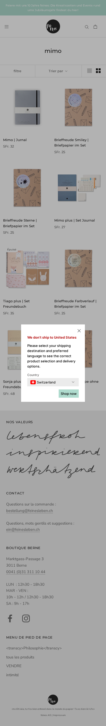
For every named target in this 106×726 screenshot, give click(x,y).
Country (33, 375)
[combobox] (43, 382)
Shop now (69, 393)
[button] (79, 331)
